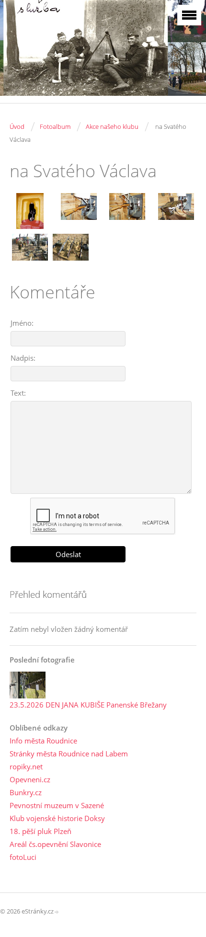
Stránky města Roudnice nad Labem (69, 753)
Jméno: (22, 323)
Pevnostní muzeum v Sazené (57, 805)
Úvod (17, 126)
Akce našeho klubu (112, 126)
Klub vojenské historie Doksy (57, 818)
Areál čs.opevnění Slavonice (55, 844)
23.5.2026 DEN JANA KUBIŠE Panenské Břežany (88, 704)
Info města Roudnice (43, 740)
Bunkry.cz (26, 792)
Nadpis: (23, 358)
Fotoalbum (55, 126)
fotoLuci (23, 857)
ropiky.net (26, 766)
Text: (18, 393)
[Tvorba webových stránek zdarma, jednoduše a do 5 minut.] (57, 911)
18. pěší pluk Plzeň (40, 831)
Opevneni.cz (30, 779)
